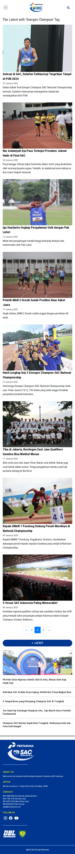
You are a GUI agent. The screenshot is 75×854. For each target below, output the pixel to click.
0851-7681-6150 (9, 799)
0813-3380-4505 (9, 796)
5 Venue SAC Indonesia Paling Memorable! (30, 603)
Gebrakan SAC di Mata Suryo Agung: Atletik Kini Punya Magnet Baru (37, 692)
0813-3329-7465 (9, 801)
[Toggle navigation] (5, 7)
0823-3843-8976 (9, 804)
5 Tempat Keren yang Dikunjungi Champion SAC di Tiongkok (33, 701)
